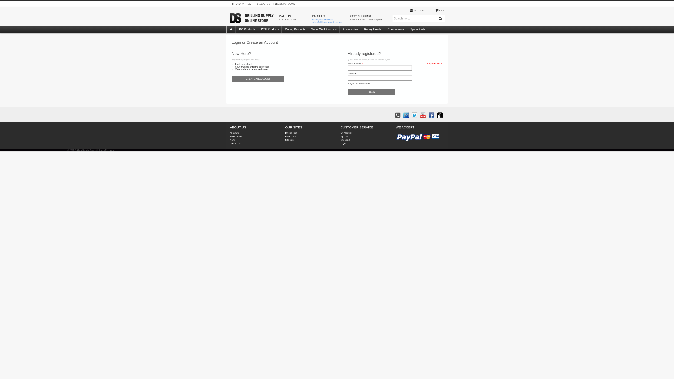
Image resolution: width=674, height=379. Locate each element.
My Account (346, 133)
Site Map (289, 140)
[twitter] (414, 115)
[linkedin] (440, 115)
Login (343, 143)
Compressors (396, 29)
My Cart (344, 136)
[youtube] (423, 115)
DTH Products (270, 29)
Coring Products (295, 29)
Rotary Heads (372, 29)
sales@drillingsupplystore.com (327, 22)
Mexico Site (290, 136)
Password (352, 73)
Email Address (354, 63)
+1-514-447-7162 (287, 19)
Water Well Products (324, 29)
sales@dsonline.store (322, 19)
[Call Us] (398, 115)
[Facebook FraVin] (431, 115)
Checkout (345, 140)
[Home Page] (231, 29)
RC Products (247, 29)
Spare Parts (417, 29)
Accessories (350, 29)
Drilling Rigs (291, 133)
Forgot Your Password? (359, 83)
